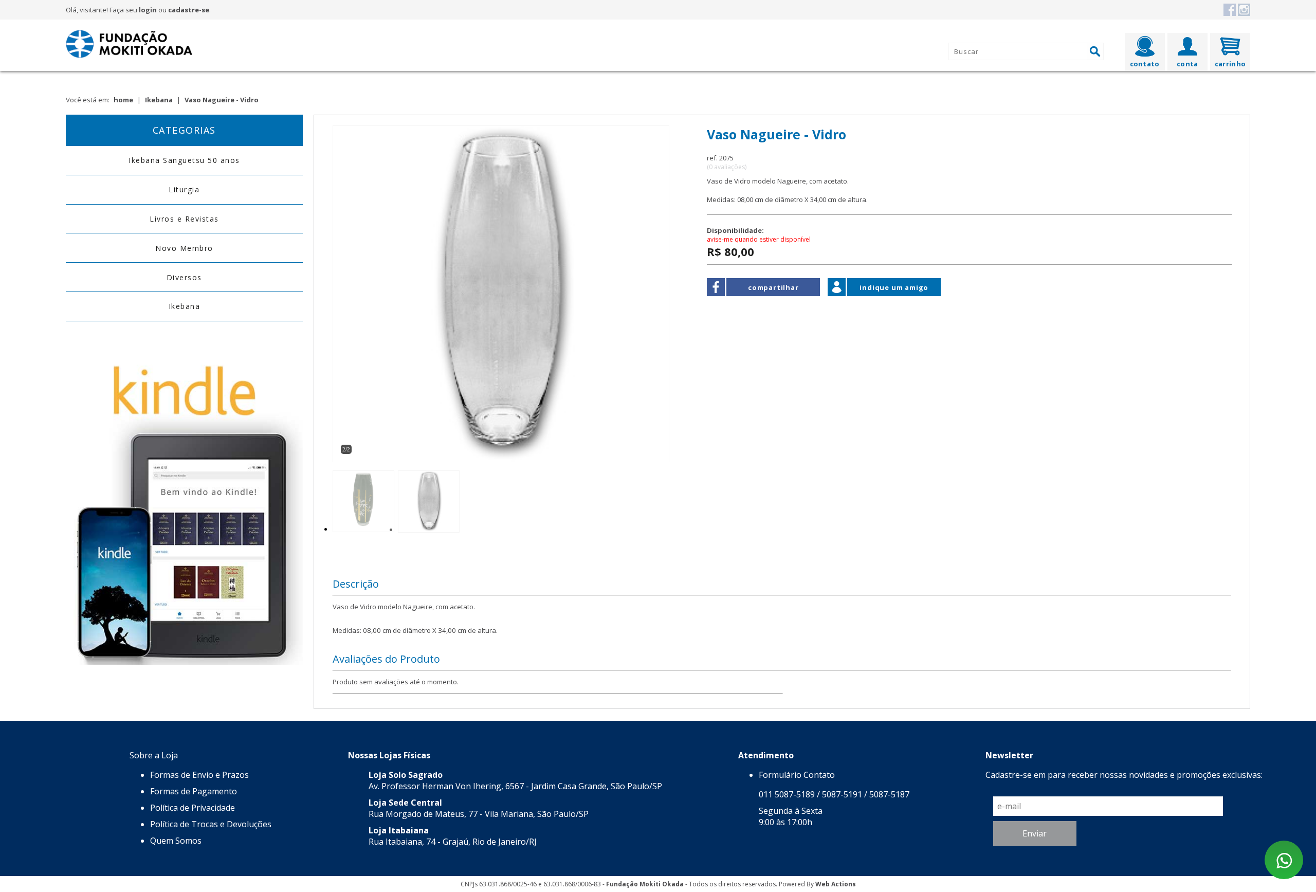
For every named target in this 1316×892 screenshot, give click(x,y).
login (148, 9)
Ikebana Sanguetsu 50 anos (184, 160)
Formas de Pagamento (193, 791)
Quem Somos (176, 840)
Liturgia (184, 189)
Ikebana (159, 99)
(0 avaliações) (726, 166)
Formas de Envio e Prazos (199, 774)
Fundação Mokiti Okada (645, 884)
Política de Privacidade (192, 807)
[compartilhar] (716, 292)
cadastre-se (188, 9)
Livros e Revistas (184, 219)
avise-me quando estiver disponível (759, 239)
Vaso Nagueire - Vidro (222, 99)
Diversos (184, 277)
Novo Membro (184, 248)
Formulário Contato (797, 774)
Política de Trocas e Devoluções (210, 824)
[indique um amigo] (837, 293)
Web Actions (835, 884)
